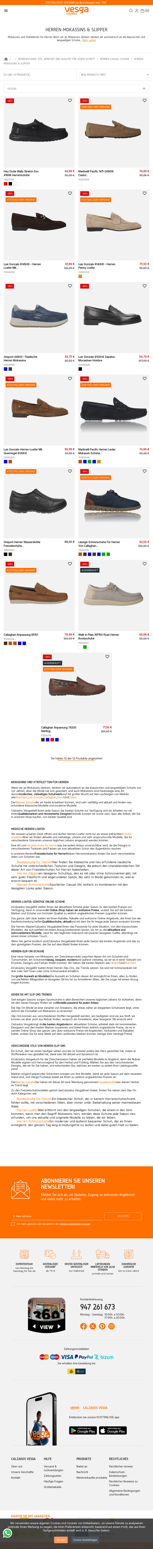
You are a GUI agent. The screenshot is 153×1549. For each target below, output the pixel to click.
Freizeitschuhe (107, 1082)
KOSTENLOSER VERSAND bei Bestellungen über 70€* (76, 2)
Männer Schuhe (25, 802)
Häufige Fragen (53, 1481)
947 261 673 (97, 1307)
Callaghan (50, 797)
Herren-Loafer (27, 1110)
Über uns (16, 1466)
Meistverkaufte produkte (91, 1477)
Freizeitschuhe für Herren (41, 845)
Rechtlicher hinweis (121, 1466)
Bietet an (81, 1466)
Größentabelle (52, 1487)
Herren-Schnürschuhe (33, 884)
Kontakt (15, 1477)
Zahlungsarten (52, 1475)
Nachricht (82, 1472)
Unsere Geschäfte (22, 1472)
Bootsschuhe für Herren (34, 862)
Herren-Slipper (27, 873)
